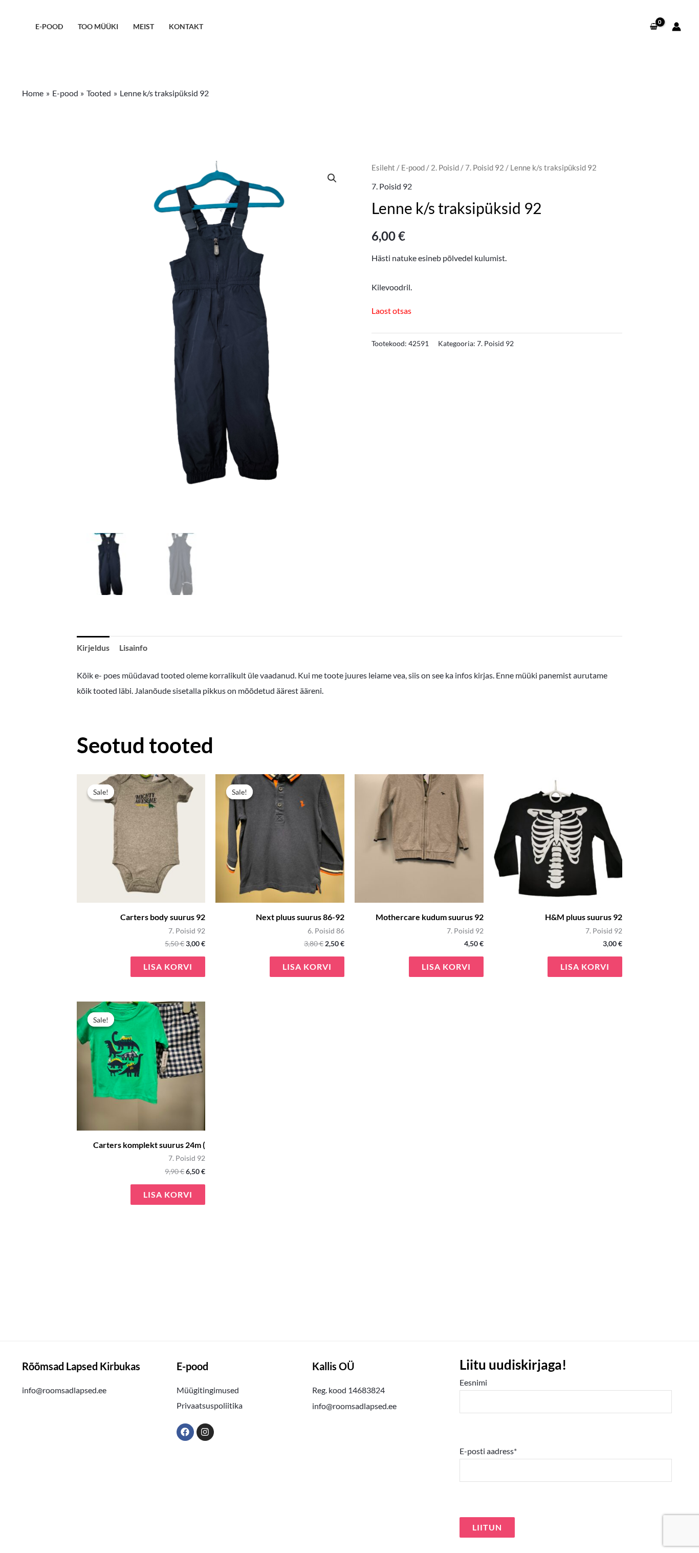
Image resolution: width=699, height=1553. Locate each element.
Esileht (383, 167)
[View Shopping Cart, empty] (653, 26)
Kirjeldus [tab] (93, 647)
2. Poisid (445, 167)
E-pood (49, 26)
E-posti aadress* (488, 1451)
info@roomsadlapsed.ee (64, 1390)
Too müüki (98, 26)
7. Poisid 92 (484, 167)
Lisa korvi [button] (167, 966)
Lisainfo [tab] (133, 647)
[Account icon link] (676, 26)
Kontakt (186, 26)
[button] (332, 178)
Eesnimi (473, 1382)
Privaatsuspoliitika (210, 1405)
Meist (143, 26)
